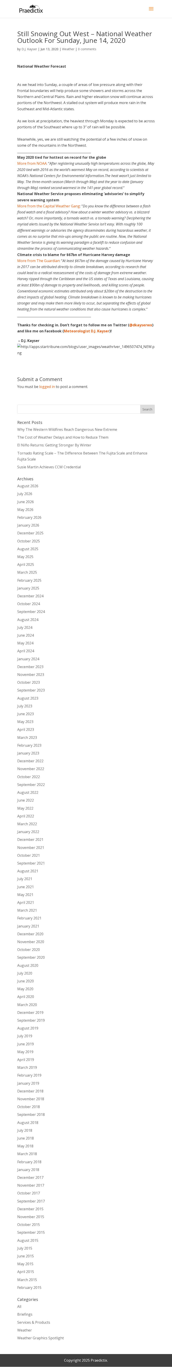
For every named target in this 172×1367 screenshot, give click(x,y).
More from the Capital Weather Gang (48, 206)
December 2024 (30, 596)
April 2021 (25, 902)
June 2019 (25, 1044)
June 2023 (25, 713)
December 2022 (30, 761)
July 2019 (24, 1036)
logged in (47, 386)
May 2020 (25, 988)
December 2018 (30, 1091)
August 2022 (27, 792)
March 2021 (27, 910)
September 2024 (31, 611)
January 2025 (28, 588)
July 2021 (24, 878)
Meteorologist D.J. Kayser (86, 331)
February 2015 (29, 1287)
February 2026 (29, 517)
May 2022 (25, 808)
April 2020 (25, 996)
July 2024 (24, 627)
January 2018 (28, 1169)
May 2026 (25, 509)
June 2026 (25, 501)
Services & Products (33, 1322)
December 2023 (30, 666)
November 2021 (30, 847)
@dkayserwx (140, 325)
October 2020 (28, 949)
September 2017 (31, 1201)
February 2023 (29, 745)
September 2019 (31, 1020)
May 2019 (25, 1051)
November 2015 (30, 1216)
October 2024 (28, 603)
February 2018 (29, 1161)
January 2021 (28, 926)
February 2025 (29, 580)
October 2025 (28, 541)
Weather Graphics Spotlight (40, 1338)
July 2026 (24, 493)
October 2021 (28, 855)
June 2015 (25, 1256)
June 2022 (25, 800)
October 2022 (28, 776)
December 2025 (30, 533)
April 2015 (25, 1271)
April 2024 (25, 650)
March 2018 (27, 1153)
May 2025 (25, 556)
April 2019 (25, 1059)
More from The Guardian (38, 260)
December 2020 (30, 933)
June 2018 (25, 1138)
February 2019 (29, 1075)
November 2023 (30, 674)
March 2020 (27, 1004)
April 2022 (25, 816)
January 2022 (28, 831)
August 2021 (27, 871)
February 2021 (29, 918)
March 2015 (27, 1279)
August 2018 (27, 1122)
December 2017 (30, 1177)
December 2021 (30, 839)
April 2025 (25, 564)
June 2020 (25, 981)
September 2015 (31, 1232)
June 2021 (25, 886)
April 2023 (25, 729)
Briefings (24, 1314)
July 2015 (24, 1248)
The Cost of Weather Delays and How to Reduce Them (62, 437)
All (19, 1306)
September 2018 (31, 1114)
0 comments (87, 49)
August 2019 (27, 1028)
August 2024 (27, 619)
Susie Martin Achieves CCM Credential (49, 467)
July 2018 (24, 1130)
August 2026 (27, 485)
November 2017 (30, 1185)
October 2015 (28, 1224)
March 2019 (27, 1067)
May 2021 (25, 894)
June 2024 (25, 635)
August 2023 (27, 698)
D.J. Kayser (29, 49)
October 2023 (28, 682)
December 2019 (30, 1012)
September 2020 (31, 957)
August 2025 (27, 548)
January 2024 (28, 658)
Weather (68, 49)
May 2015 (25, 1263)
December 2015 (30, 1209)
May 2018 (25, 1146)
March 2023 (27, 737)
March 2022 (27, 823)
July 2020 (24, 973)
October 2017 (28, 1193)
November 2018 (30, 1098)
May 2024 (25, 643)
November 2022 (30, 768)
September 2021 (31, 863)
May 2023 (25, 721)
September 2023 (31, 690)
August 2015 (27, 1240)
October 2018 (28, 1106)
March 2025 (27, 572)
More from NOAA (32, 163)
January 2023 (28, 753)
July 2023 (24, 706)
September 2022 (31, 784)
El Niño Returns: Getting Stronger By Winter (54, 445)
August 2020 (27, 965)
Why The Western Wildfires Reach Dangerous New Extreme (67, 429)
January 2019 (28, 1083)
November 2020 (30, 941)
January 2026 (28, 525)
